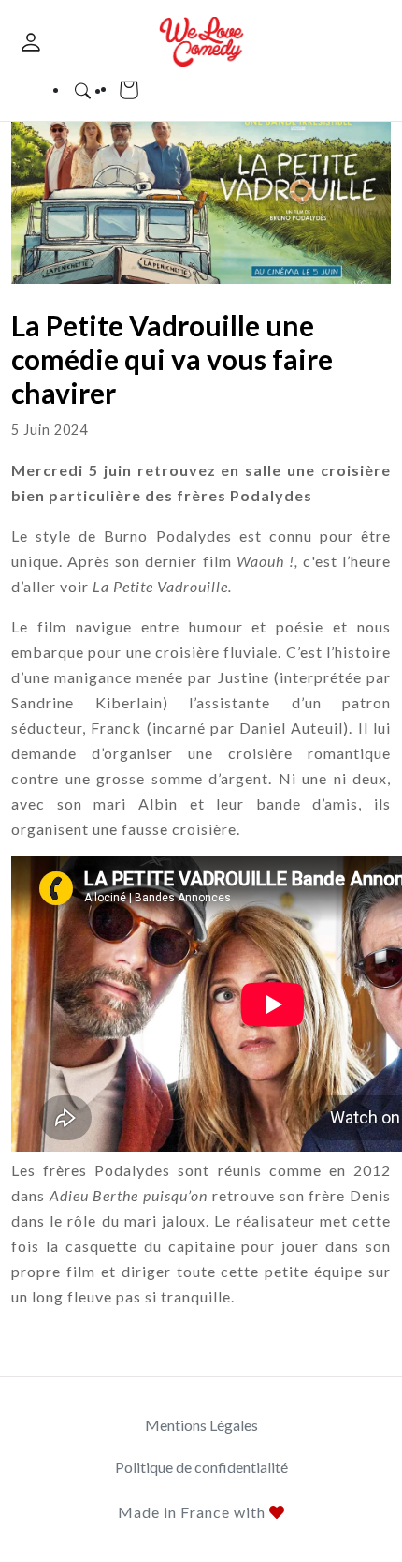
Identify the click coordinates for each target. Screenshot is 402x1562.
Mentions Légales (201, 1425)
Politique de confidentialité (201, 1467)
